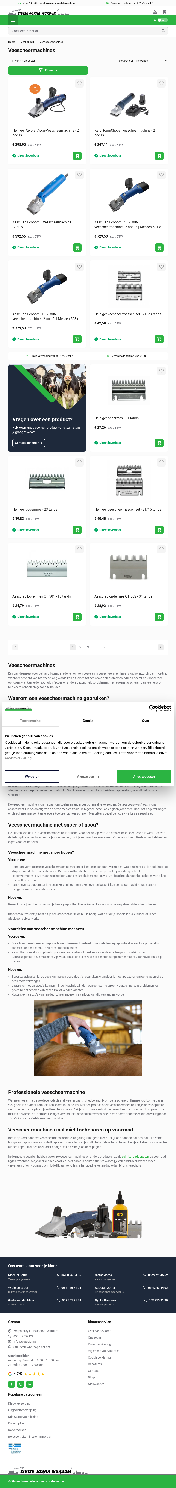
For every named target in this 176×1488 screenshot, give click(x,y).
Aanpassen (85, 776)
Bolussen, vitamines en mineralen (30, 1436)
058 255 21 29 (71, 1300)
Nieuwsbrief (96, 1384)
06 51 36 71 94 (71, 1287)
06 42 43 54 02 (158, 1287)
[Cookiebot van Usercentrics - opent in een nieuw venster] (152, 708)
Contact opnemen (27, 442)
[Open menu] (13, 20)
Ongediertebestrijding (22, 1410)
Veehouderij (28, 41)
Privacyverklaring (99, 1344)
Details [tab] (88, 720)
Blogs (92, 1377)
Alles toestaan (144, 776)
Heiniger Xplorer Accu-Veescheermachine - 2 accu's (45, 132)
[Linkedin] (29, 1384)
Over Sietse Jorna (99, 1331)
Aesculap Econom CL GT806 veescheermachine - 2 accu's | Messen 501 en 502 (128, 225)
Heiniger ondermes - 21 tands (116, 418)
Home (11, 41)
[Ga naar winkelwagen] (164, 12)
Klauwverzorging (19, 1403)
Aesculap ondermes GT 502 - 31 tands (123, 596)
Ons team (94, 1337)
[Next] (161, 647)
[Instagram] (20, 1384)
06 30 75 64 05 (71, 1275)
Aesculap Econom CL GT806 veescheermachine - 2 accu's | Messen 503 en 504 (46, 316)
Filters (49, 70)
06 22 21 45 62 (158, 1275)
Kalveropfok (16, 1423)
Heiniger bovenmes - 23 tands (34, 509)
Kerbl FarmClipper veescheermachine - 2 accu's (124, 132)
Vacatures (95, 1364)
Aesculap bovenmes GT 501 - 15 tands (41, 596)
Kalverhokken (17, 1430)
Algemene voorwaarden (104, 1351)
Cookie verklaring (99, 1357)
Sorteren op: (126, 60)
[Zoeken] (165, 31)
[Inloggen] (156, 12)
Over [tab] (145, 720)
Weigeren (32, 776)
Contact (93, 1370)
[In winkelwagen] (77, 156)
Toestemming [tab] (30, 720)
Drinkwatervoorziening (23, 1416)
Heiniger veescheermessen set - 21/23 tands (127, 314)
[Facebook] (11, 1384)
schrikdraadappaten (136, 1156)
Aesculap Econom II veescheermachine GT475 (41, 224)
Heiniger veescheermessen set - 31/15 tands (127, 509)
